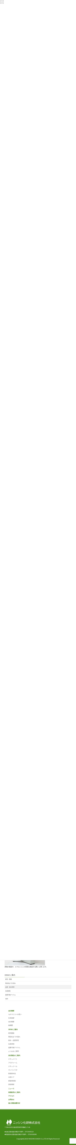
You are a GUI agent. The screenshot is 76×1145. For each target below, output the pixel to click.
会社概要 (11, 1011)
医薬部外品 (12, 1073)
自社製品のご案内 (14, 1055)
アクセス (11, 1096)
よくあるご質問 (13, 1051)
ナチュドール (12, 1066)
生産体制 (7, 991)
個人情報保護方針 (14, 1103)
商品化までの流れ (10, 983)
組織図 (10, 1025)
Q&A (6, 998)
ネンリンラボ (12, 1070)
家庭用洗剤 (12, 1081)
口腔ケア (11, 1077)
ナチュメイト (12, 1059)
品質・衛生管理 (9, 987)
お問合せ (11, 1099)
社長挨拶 (11, 1018)
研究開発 (11, 1033)
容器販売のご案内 (14, 1092)
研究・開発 (8, 979)
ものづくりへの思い (15, 1014)
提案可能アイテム (10, 995)
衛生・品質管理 (13, 1040)
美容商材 (11, 1084)
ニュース (11, 1088)
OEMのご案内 (13, 1029)
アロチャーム (12, 1062)
